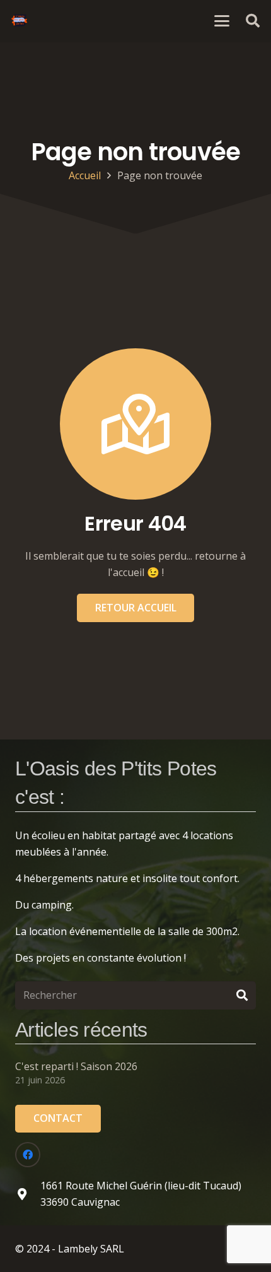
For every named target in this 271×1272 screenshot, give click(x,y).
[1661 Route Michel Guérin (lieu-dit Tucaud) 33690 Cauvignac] (27, 1194)
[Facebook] (27, 1154)
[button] (222, 20)
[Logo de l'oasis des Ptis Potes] (19, 20)
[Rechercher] (242, 995)
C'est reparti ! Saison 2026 (76, 1066)
